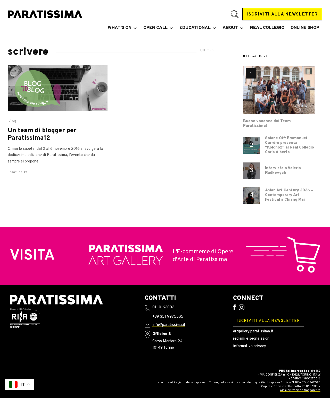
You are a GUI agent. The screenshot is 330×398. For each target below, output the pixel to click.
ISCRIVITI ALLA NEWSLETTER (282, 14)
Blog (12, 121)
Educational (195, 28)
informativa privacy (249, 346)
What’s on (119, 28)
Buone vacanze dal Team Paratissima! (267, 123)
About (230, 28)
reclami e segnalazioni (251, 338)
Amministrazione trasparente (300, 390)
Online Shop (305, 28)
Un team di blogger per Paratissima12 (42, 134)
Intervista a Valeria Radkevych (283, 170)
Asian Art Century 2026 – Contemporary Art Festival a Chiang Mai (289, 195)
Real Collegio (267, 28)
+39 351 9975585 (167, 316)
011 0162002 (163, 307)
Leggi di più (18, 172)
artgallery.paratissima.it (253, 331)
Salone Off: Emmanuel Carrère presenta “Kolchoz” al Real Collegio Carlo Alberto (289, 145)
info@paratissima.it (168, 325)
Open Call (155, 28)
